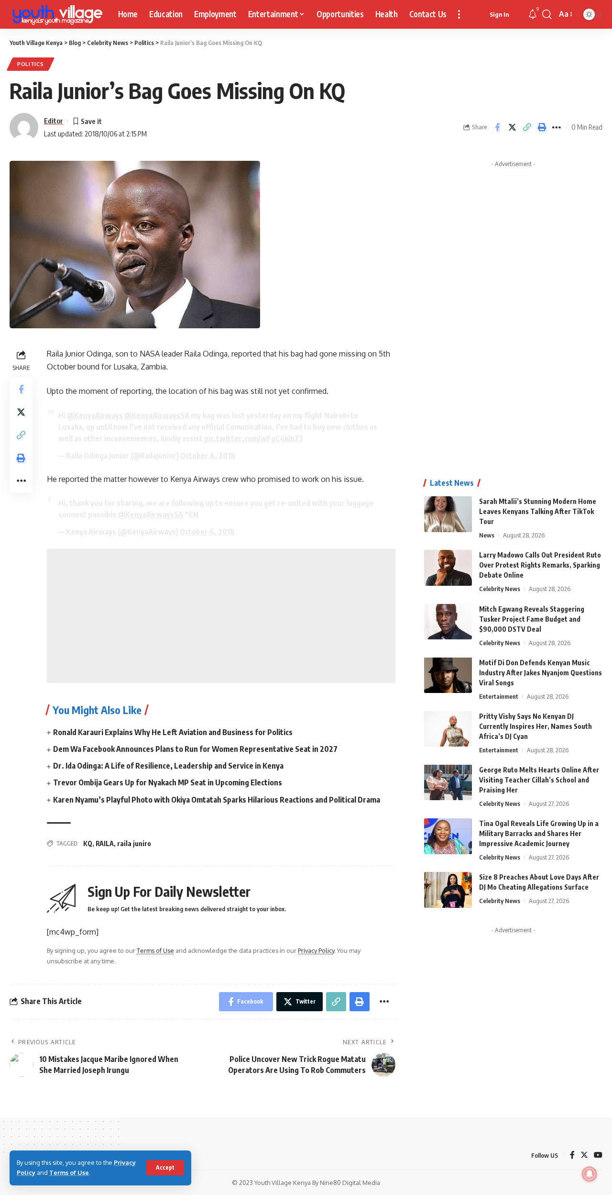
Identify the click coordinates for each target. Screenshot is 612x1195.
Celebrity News (499, 588)
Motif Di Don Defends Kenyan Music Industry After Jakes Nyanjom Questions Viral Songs (540, 672)
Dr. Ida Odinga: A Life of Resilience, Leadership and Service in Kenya (168, 766)
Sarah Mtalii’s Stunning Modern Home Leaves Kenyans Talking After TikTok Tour (537, 511)
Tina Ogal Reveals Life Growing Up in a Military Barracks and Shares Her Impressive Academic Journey (539, 833)
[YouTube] (598, 1155)
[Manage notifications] (589, 1174)
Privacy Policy (316, 950)
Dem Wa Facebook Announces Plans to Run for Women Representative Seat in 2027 (195, 749)
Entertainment (498, 696)
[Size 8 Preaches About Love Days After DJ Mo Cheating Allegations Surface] (448, 890)
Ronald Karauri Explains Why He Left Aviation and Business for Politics (173, 732)
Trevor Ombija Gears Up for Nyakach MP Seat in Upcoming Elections (167, 782)
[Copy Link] (527, 127)
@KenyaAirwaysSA (156, 415)
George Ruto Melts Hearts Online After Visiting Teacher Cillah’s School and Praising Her (539, 779)
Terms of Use (69, 1172)
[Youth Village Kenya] (56, 14)
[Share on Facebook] (497, 127)
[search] (547, 14)
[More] (556, 127)
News (486, 535)
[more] (459, 14)
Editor (53, 120)
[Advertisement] (221, 616)
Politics (30, 63)
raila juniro (134, 843)
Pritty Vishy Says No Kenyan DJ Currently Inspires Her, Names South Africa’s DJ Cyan (535, 726)
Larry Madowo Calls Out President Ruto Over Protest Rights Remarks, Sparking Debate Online (540, 565)
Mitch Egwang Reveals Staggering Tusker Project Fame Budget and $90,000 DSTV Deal (531, 618)
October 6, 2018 (207, 455)
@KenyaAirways (95, 415)
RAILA (105, 843)
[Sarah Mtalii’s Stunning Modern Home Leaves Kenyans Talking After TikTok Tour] (448, 514)
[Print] (541, 127)
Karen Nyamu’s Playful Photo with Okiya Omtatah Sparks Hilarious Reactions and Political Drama (216, 799)
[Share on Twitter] (512, 127)
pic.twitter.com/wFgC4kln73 (253, 438)
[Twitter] (584, 1155)
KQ (87, 843)
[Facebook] (572, 1155)
